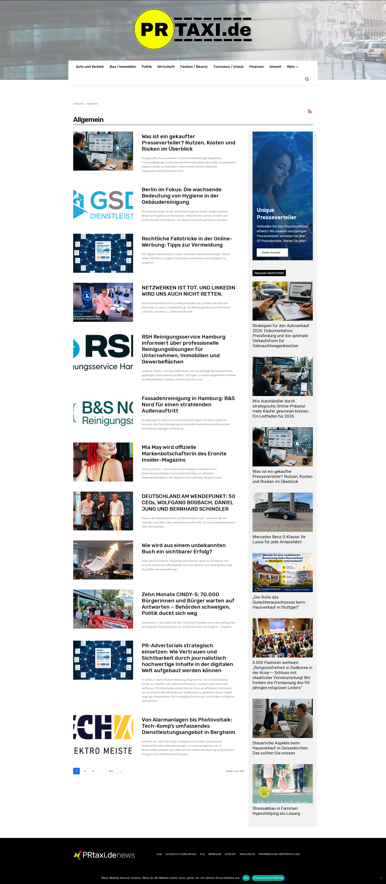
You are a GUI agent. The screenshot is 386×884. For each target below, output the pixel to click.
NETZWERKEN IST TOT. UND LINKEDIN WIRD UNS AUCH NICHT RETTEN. (188, 291)
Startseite (78, 103)
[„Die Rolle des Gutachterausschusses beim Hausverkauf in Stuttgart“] (283, 572)
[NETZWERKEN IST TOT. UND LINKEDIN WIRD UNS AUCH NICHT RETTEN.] (103, 302)
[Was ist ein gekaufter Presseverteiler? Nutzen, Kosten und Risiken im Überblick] (103, 151)
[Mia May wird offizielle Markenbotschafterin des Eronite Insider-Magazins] (103, 462)
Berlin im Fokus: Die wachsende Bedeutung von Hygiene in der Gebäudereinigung (182, 195)
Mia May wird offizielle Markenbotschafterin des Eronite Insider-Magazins (184, 453)
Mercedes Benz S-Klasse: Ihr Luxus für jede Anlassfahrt (279, 539)
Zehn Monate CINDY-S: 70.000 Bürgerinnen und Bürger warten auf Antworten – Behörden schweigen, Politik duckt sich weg (188, 603)
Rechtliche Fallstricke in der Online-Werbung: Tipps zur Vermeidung (187, 242)
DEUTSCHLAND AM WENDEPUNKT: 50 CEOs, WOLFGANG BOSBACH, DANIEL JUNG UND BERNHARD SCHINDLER (188, 502)
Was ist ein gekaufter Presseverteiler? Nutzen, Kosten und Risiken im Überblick (188, 142)
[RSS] (310, 112)
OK (246, 877)
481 (111, 771)
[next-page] (120, 771)
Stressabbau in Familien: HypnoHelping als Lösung (276, 811)
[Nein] (381, 878)
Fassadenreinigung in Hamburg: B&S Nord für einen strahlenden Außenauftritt (188, 404)
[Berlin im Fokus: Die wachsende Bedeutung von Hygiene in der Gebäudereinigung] (103, 204)
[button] (307, 79)
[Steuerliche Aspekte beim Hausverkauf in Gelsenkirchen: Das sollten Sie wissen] (283, 718)
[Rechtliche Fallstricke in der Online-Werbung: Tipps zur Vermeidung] (103, 253)
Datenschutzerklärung (268, 877)
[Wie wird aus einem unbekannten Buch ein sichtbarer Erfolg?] (103, 559)
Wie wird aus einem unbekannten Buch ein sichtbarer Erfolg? (184, 548)
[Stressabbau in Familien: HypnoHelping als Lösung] (283, 783)
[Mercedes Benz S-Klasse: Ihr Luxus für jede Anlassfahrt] (283, 512)
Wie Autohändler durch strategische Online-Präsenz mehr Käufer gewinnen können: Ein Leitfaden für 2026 (281, 409)
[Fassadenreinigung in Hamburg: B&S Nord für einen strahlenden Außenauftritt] (103, 412)
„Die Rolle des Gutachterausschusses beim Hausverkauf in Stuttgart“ (279, 602)
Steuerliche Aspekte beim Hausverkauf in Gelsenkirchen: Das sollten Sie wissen (280, 748)
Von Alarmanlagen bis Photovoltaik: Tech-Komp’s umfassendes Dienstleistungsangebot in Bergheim (188, 726)
